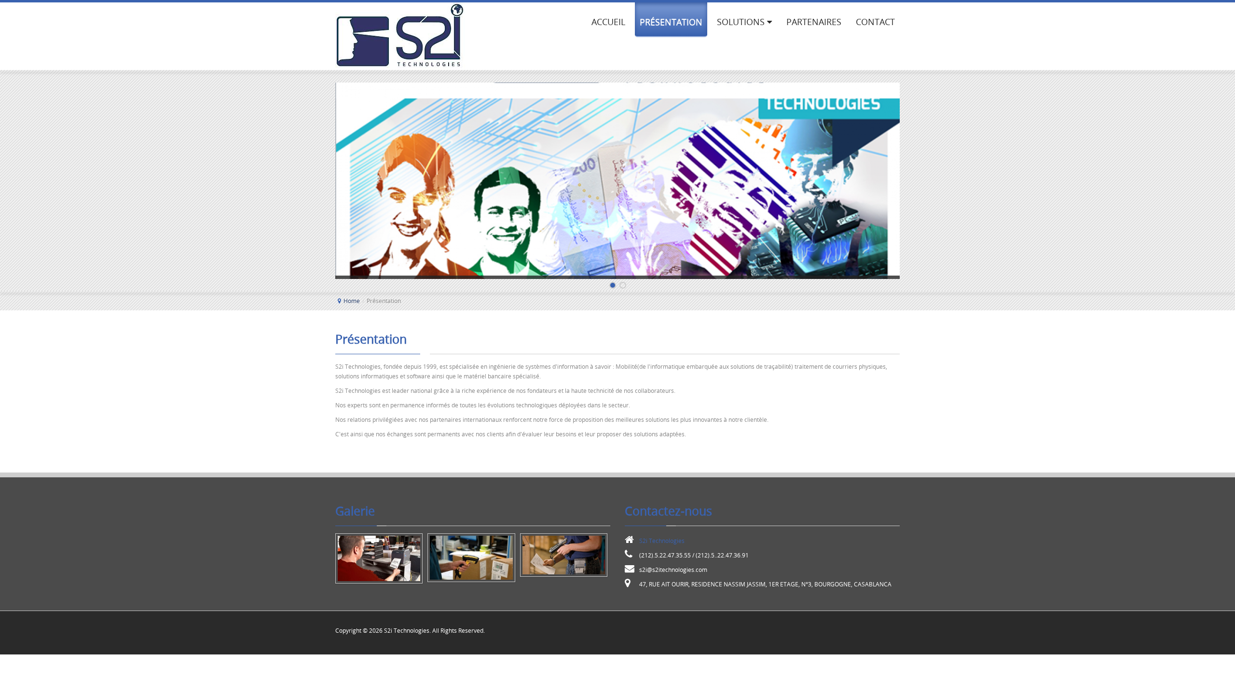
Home (351, 301)
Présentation (371, 339)
